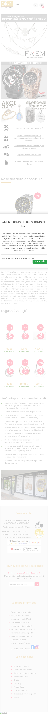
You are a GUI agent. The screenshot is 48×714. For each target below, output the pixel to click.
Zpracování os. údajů (9, 258)
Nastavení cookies (26, 258)
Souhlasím (40, 261)
